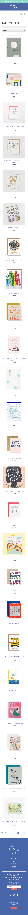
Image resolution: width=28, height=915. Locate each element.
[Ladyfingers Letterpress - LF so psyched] (14, 312)
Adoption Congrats (14, 227)
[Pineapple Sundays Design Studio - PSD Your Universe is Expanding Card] (14, 709)
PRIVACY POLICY (20, 901)
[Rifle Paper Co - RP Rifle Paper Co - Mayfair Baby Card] (14, 742)
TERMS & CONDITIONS (14, 903)
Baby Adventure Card (14, 558)
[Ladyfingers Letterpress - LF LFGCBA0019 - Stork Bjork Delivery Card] (14, 775)
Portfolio (14, 863)
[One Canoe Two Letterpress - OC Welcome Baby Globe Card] (14, 246)
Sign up (14, 888)
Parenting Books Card (14, 293)
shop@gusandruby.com (14, 898)
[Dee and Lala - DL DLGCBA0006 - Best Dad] (14, 181)
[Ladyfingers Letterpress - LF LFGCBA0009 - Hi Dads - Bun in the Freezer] (14, 146)
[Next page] (26, 833)
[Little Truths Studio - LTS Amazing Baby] (14, 577)
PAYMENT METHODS (14, 904)
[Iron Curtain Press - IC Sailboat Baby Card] (14, 676)
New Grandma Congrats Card (14, 393)
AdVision (13, 901)
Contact (14, 866)
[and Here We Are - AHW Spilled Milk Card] (14, 411)
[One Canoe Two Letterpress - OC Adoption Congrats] (14, 213)
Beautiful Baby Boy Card (14, 61)
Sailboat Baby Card (14, 690)
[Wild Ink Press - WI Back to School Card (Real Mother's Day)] (14, 642)
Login (11, 14)
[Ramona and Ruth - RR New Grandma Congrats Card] (14, 379)
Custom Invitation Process (14, 857)
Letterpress (14, 858)
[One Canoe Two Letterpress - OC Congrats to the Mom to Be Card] (14, 477)
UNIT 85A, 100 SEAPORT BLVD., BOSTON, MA (14, 878)
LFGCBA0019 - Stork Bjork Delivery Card (14, 789)
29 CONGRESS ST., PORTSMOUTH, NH (14, 874)
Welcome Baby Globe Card (14, 260)
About (14, 864)
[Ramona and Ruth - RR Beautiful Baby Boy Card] (14, 47)
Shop (14, 860)
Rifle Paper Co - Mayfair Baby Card (14, 756)
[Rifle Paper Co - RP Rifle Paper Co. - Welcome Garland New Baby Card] (14, 807)
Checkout (16, 14)
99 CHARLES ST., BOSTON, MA (14, 882)
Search (14, 907)
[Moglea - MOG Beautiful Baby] (14, 79)
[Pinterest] (14, 895)
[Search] (21, 14)
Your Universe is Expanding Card (14, 723)
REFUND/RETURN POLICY (14, 902)
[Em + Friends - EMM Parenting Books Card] (14, 279)
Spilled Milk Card (14, 425)
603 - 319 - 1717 (14, 875)
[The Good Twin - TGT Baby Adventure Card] (14, 544)
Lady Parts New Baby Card (14, 458)
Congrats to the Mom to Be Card (14, 491)
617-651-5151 (14, 883)
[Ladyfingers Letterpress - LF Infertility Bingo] (14, 609)
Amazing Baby (14, 591)
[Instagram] (10, 895)
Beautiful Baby (14, 93)
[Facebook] (17, 895)
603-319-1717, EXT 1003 (14, 879)
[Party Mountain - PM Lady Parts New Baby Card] (14, 444)
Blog (14, 861)
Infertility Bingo (14, 623)
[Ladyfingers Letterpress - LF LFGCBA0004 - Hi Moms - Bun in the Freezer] (14, 112)
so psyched (14, 326)
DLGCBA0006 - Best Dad (14, 195)
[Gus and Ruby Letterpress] (14, 6)
